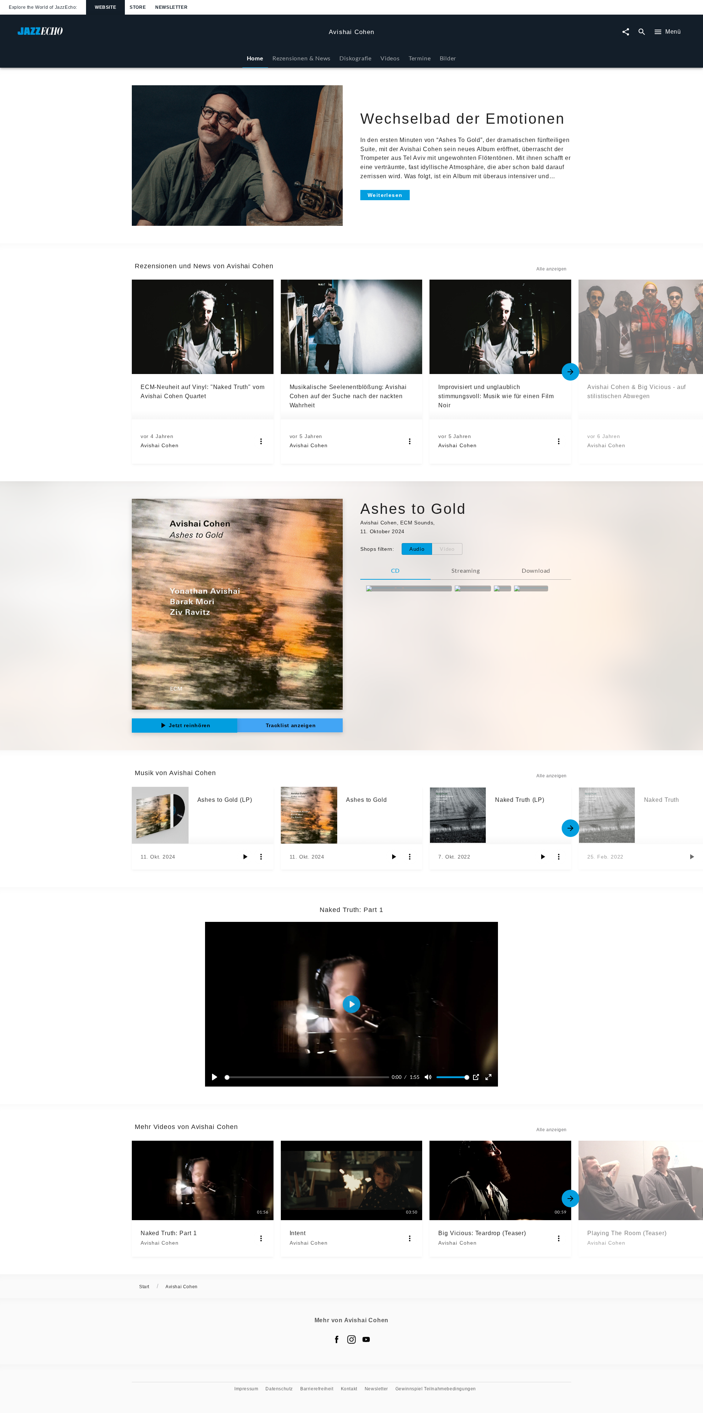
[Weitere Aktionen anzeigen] (261, 441)
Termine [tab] (420, 58)
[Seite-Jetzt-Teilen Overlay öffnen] (625, 32)
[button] (351, 1004)
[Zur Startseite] (170, 34)
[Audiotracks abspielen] (245, 856)
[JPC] (502, 588)
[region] (351, 1004)
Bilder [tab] (448, 58)
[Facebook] (337, 1339)
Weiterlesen (385, 195)
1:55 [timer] (415, 1077)
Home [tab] (255, 58)
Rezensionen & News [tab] (301, 58)
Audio (417, 549)
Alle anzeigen (551, 269)
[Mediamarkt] (473, 588)
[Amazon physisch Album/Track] (409, 588)
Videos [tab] (390, 58)
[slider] (308, 1077)
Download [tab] (536, 570)
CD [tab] (395, 570)
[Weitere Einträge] (570, 372)
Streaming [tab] (465, 570)
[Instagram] (351, 1339)
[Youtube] (366, 1339)
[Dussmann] (531, 588)
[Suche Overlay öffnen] (642, 32)
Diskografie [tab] (355, 58)
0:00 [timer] (397, 1077)
